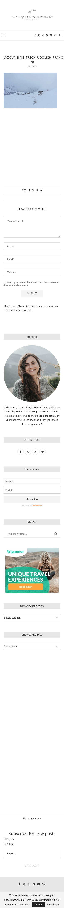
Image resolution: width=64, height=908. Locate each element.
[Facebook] (35, 35)
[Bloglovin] (55, 35)
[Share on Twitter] (33, 190)
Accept (38, 904)
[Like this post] (25, 190)
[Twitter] (39, 35)
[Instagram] (43, 35)
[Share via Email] (41, 190)
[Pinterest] (47, 35)
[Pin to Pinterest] (37, 190)
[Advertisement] (32, 149)
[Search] (60, 35)
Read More (53, 904)
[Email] (51, 35)
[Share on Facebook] (29, 190)
